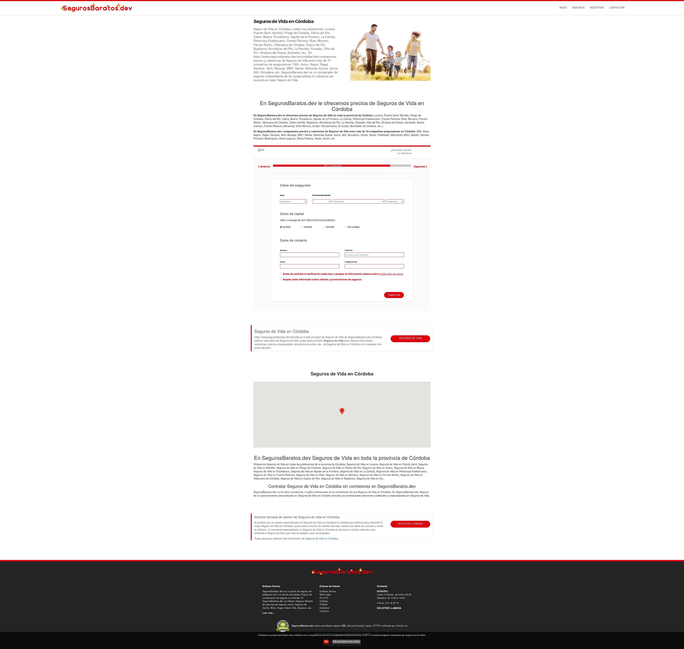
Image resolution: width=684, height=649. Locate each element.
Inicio (563, 7)
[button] (342, 411)
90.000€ (308, 227)
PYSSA (323, 604)
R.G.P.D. (324, 597)
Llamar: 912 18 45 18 (388, 602)
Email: (282, 262)
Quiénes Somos (328, 591)
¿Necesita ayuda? (401, 151)
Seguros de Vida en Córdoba (321, 538)
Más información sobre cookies (346, 641)
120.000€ (330, 227)
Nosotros (597, 7)
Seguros (578, 7)
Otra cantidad (353, 227)
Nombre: (283, 250)
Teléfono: (349, 250)
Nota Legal (325, 594)
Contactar (617, 7)
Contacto (324, 611)
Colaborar (324, 607)
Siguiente (420, 166)
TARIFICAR (394, 295)
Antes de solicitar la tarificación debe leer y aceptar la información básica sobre (331, 273)
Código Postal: (351, 262)
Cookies (324, 601)
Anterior (265, 166)
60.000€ (287, 227)
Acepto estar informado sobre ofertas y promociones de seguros (322, 279)
